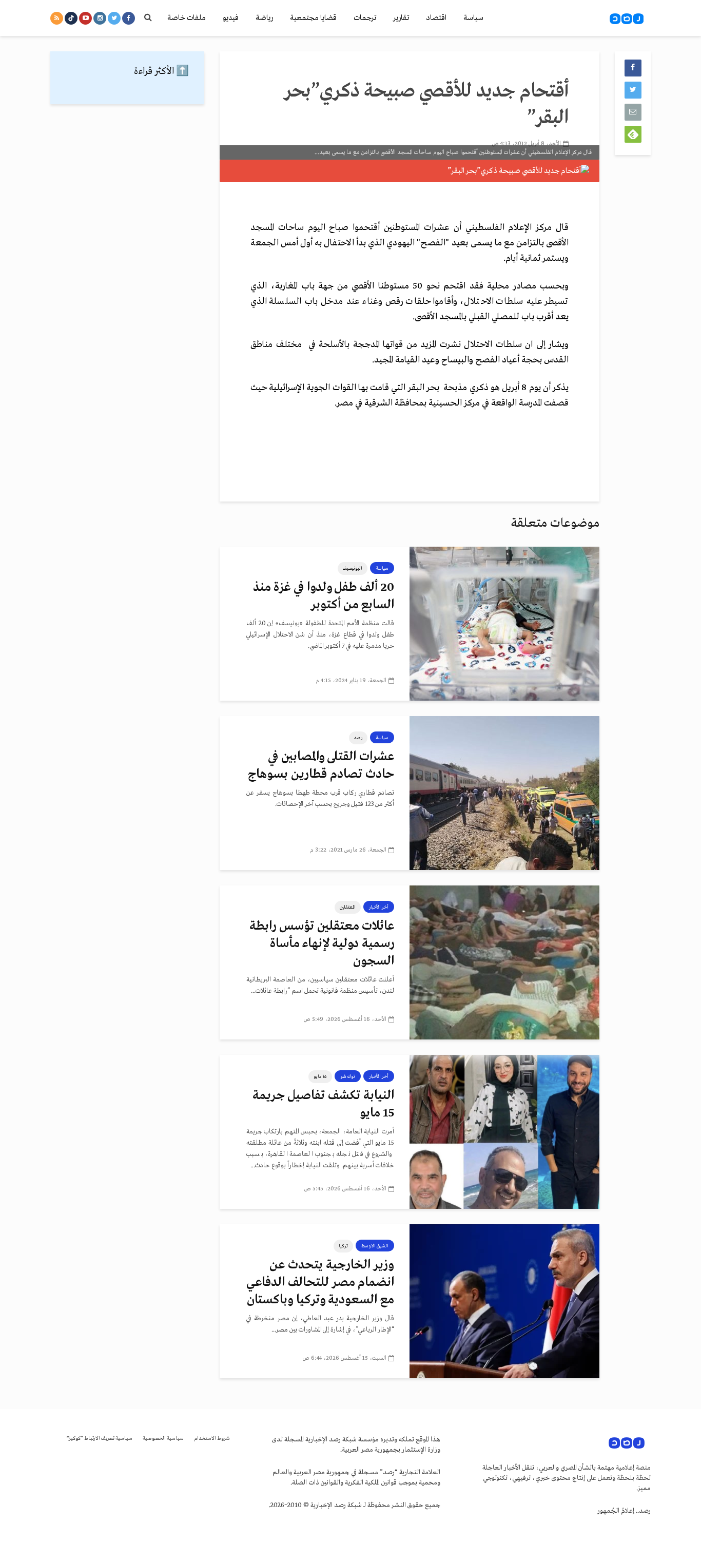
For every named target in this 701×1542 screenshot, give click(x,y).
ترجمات (365, 18)
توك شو (347, 1076)
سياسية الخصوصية (163, 1438)
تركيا (343, 1246)
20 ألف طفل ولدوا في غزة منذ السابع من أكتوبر (323, 596)
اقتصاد (436, 18)
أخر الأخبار (378, 907)
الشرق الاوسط (374, 1246)
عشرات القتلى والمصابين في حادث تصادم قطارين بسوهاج (321, 765)
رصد (358, 738)
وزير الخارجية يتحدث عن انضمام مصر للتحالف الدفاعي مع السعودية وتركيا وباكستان (320, 1282)
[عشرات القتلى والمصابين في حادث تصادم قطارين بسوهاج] (504, 793)
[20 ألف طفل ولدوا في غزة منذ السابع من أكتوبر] (504, 624)
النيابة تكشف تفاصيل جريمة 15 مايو (323, 1104)
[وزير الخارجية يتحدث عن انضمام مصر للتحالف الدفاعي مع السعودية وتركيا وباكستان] (504, 1301)
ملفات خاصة (186, 18)
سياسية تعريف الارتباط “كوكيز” (99, 1438)
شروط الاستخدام (212, 1438)
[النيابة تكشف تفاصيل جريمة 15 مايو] (504, 1132)
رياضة (264, 18)
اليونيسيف (352, 568)
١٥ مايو (320, 1076)
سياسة (473, 18)
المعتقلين (348, 907)
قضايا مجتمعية (313, 18)
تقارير (401, 18)
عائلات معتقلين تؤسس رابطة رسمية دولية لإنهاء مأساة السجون (321, 943)
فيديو (231, 18)
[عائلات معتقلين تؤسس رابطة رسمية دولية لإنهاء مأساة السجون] (504, 962)
